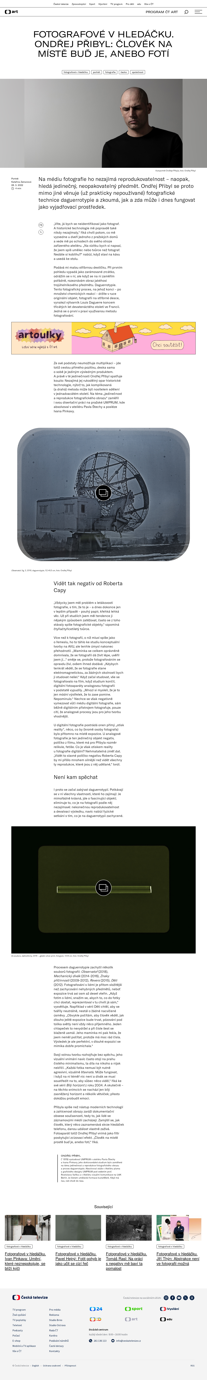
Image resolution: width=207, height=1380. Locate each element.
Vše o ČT (148, 4)
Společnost (137, 72)
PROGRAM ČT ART (162, 12)
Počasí (16, 1335)
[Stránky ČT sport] (133, 1310)
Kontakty (54, 1351)
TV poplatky (19, 1320)
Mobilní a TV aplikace (24, 1345)
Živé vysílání (19, 1314)
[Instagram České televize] (166, 1299)
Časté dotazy (56, 1345)
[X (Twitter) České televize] (185, 1299)
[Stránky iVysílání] (177, 1309)
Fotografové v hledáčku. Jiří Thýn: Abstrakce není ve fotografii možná (178, 1258)
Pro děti (130, 4)
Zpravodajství (79, 4)
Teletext (17, 1325)
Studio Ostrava (57, 1325)
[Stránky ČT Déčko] (95, 1320)
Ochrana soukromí (52, 1365)
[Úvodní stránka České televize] (30, 1299)
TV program (116, 4)
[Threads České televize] (192, 1299)
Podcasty (17, 1330)
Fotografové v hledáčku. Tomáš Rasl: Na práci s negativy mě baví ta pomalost (126, 1261)
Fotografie (110, 72)
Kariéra (53, 1335)
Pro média (54, 1309)
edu (139, 4)
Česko (124, 72)
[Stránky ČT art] (131, 1320)
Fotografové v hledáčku (76, 72)
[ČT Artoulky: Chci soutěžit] (103, 338)
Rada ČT (53, 1330)
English (35, 1365)
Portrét (96, 72)
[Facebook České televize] (172, 1299)
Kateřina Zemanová (21, 181)
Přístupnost (70, 1365)
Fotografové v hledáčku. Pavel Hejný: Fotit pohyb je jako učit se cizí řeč (78, 1258)
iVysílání (102, 4)
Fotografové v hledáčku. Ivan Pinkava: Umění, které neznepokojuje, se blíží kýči (25, 1261)
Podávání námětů (59, 1340)
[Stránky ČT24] (96, 1310)
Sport (92, 4)
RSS (193, 1365)
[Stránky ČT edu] (177, 1319)
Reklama (54, 1314)
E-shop (16, 1340)
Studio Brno (55, 1320)
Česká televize (61, 4)
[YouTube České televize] (179, 1299)
